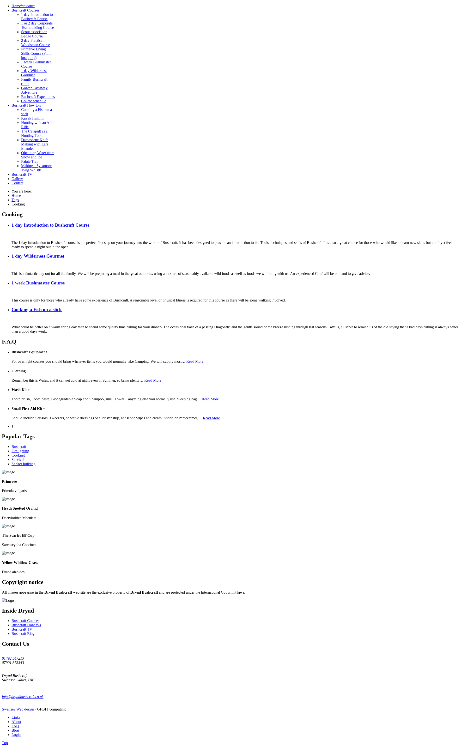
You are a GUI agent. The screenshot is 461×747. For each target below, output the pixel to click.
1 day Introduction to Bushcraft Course (37, 16)
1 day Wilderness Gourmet (34, 73)
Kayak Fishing (32, 118)
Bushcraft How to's (26, 105)
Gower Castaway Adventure (34, 90)
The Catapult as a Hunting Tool (34, 133)
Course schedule (33, 101)
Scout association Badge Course (34, 34)
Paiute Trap (29, 161)
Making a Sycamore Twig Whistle (36, 168)
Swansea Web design (18, 709)
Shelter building (24, 464)
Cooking (18, 455)
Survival (18, 460)
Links (16, 717)
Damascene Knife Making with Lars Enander (34, 144)
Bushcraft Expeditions (38, 97)
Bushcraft (19, 447)
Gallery (17, 179)
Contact (17, 183)
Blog (15, 730)
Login (16, 735)
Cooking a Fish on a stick (37, 309)
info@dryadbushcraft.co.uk (22, 697)
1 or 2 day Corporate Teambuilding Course (37, 25)
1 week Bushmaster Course (38, 282)
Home (23, 6)
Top (5, 743)
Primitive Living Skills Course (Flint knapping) (35, 53)
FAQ (15, 726)
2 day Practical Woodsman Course (35, 42)
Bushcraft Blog (23, 634)
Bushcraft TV (22, 174)
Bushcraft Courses (25, 10)
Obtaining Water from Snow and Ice (37, 155)
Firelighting (20, 451)
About (16, 722)
